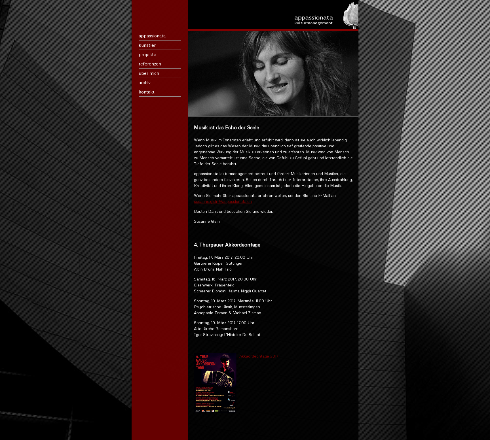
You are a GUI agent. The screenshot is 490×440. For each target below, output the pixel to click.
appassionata (152, 36)
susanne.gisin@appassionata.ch (223, 201)
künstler (147, 45)
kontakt (147, 92)
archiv (145, 82)
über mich (149, 73)
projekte (147, 54)
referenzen (150, 64)
